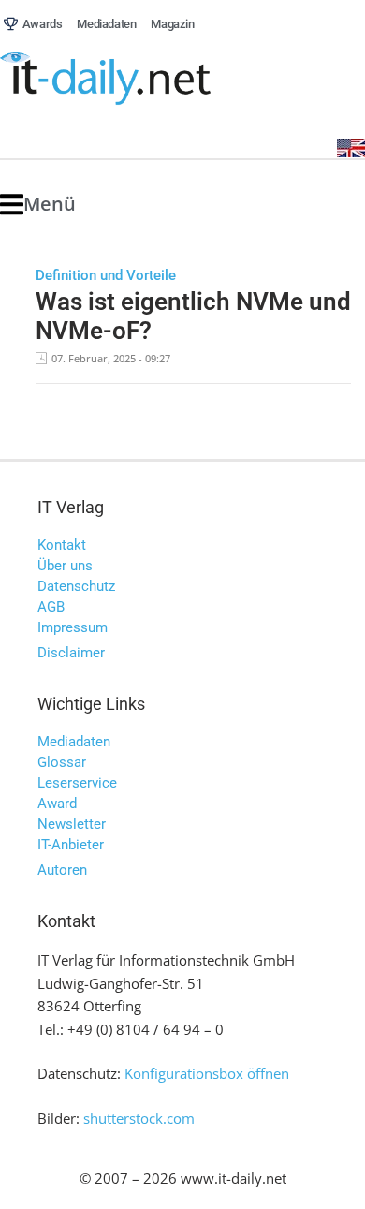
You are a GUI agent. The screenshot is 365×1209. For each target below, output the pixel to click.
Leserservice (77, 782)
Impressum (72, 627)
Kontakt (61, 545)
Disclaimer (71, 652)
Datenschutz (76, 586)
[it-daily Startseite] (140, 79)
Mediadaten (73, 741)
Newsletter (71, 824)
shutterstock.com (139, 1118)
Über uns (65, 565)
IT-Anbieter (70, 844)
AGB (51, 606)
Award (57, 803)
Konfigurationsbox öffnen (206, 1073)
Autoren (62, 870)
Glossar (61, 762)
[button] (38, 204)
